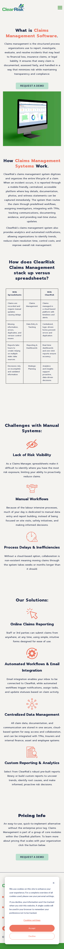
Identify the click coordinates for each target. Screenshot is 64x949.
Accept (32, 928)
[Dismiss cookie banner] (54, 883)
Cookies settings (32, 920)
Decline (32, 936)
